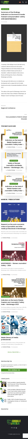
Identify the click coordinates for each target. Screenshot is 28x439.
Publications (5, 9)
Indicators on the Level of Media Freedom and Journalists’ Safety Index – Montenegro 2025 (14, 142)
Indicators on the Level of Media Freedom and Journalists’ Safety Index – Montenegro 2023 (12, 302)
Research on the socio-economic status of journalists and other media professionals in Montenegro (13, 226)
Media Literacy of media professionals (9, 339)
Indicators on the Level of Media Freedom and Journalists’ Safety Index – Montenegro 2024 (14, 188)
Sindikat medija (11, 147)
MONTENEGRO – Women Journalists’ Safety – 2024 (14, 264)
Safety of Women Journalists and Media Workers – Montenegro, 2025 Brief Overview (14, 165)
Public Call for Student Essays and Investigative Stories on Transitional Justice (17, 401)
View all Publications (13, 352)
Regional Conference (8, 108)
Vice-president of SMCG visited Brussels (16, 118)
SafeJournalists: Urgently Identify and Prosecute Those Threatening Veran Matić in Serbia (16, 384)
